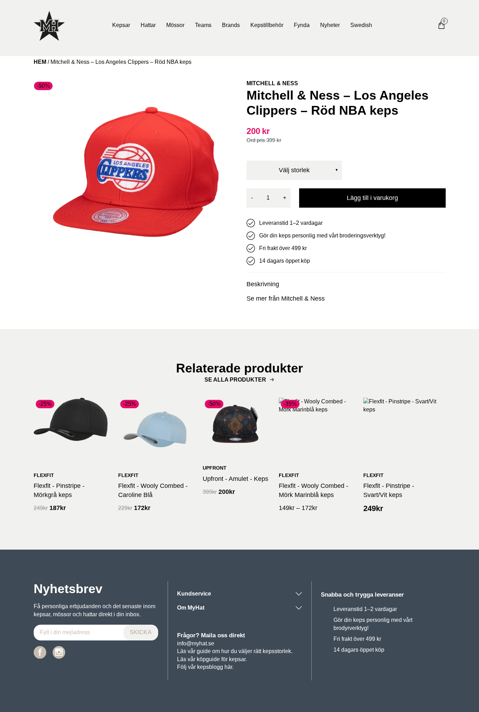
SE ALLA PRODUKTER (235, 380)
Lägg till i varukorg (372, 197)
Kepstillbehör (266, 25)
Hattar (148, 25)
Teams (203, 25)
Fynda (302, 25)
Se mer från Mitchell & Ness (286, 298)
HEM (40, 62)
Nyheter (330, 25)
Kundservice (194, 594)
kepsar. (238, 659)
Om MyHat (190, 608)
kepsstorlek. (277, 651)
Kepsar (121, 25)
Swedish (361, 25)
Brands (231, 25)
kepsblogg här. (215, 667)
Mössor (175, 25)
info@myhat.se (195, 643)
